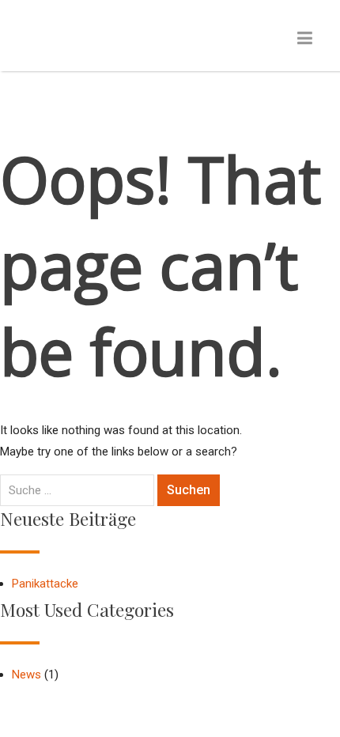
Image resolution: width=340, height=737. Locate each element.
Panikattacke (45, 583)
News (26, 674)
